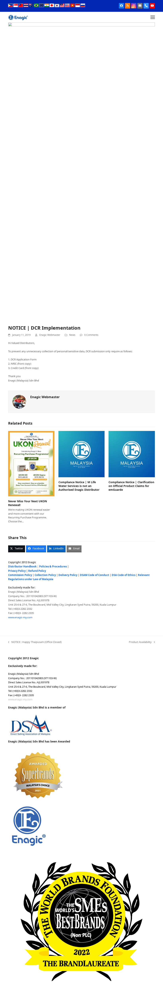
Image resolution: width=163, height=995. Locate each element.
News (72, 335)
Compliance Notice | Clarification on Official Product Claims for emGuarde (131, 486)
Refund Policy (37, 571)
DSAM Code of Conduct (94, 575)
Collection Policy (45, 575)
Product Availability (140, 642)
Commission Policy (20, 575)
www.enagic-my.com (20, 617)
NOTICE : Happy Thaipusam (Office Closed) (35, 642)
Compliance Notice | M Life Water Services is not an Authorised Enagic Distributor (78, 486)
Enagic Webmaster (49, 335)
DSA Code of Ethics (123, 575)
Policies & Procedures (53, 566)
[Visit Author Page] (19, 401)
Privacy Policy (17, 571)
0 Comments (91, 335)
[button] (152, 17)
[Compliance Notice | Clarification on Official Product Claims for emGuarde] (132, 454)
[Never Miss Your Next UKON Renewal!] (31, 463)
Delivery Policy (67, 575)
